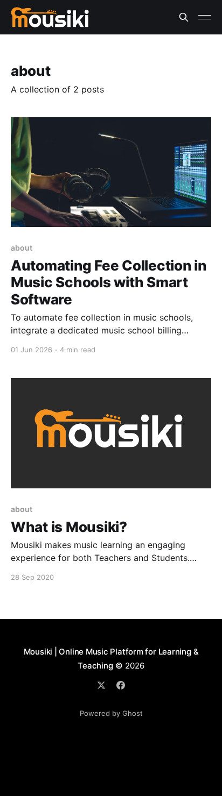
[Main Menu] (205, 17)
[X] (101, 685)
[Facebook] (120, 685)
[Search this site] (183, 17)
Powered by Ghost (111, 713)
